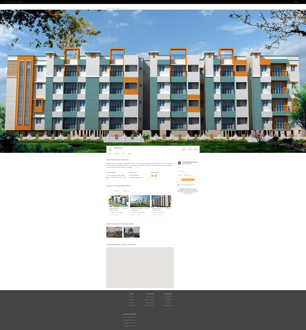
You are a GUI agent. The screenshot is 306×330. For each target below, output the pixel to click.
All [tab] (109, 191)
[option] (118, 205)
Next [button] (171, 206)
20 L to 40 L (132, 296)
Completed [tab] (126, 191)
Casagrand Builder (168, 296)
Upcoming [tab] (116, 191)
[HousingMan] (10, 2)
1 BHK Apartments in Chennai (129, 317)
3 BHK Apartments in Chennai (129, 322)
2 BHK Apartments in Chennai (129, 320)
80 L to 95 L (132, 305)
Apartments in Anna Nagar (149, 299)
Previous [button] (108, 206)
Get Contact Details (188, 179)
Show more (137, 167)
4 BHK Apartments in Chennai (129, 325)
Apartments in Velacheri (149, 305)
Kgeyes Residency (168, 299)
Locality (129, 153)
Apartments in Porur (149, 302)
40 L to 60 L (132, 299)
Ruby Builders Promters (168, 305)
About (110, 153)
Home (296, 2)
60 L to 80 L (132, 302)
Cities (123, 153)
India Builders (168, 302)
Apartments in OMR (149, 296)
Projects (117, 153)
